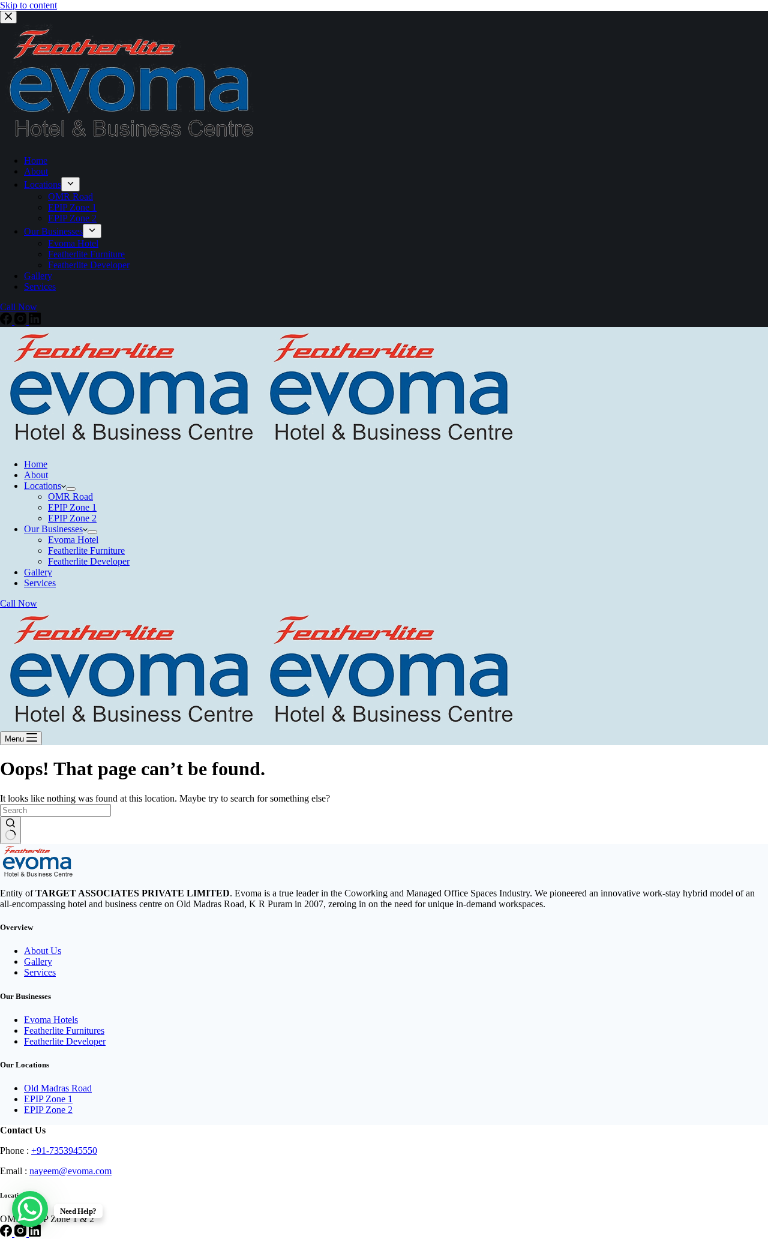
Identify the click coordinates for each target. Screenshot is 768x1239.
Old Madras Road (58, 1088)
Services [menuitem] (40, 286)
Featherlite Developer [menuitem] (89, 265)
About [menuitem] (36, 171)
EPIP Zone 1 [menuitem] (72, 207)
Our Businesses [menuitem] (53, 231)
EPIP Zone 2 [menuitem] (72, 218)
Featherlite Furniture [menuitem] (86, 254)
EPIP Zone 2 (48, 1110)
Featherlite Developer (65, 1041)
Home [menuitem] (35, 160)
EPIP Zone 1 (48, 1099)
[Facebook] (7, 321)
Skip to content (28, 5)
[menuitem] (70, 184)
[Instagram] (21, 321)
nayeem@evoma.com (70, 1171)
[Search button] (10, 830)
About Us (42, 951)
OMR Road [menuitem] (70, 196)
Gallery (38, 961)
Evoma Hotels (51, 1020)
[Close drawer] (8, 17)
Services (40, 972)
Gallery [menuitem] (38, 276)
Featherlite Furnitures (64, 1030)
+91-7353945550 (64, 1150)
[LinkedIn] (35, 321)
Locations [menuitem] (42, 184)
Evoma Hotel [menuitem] (73, 243)
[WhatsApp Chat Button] (30, 1209)
